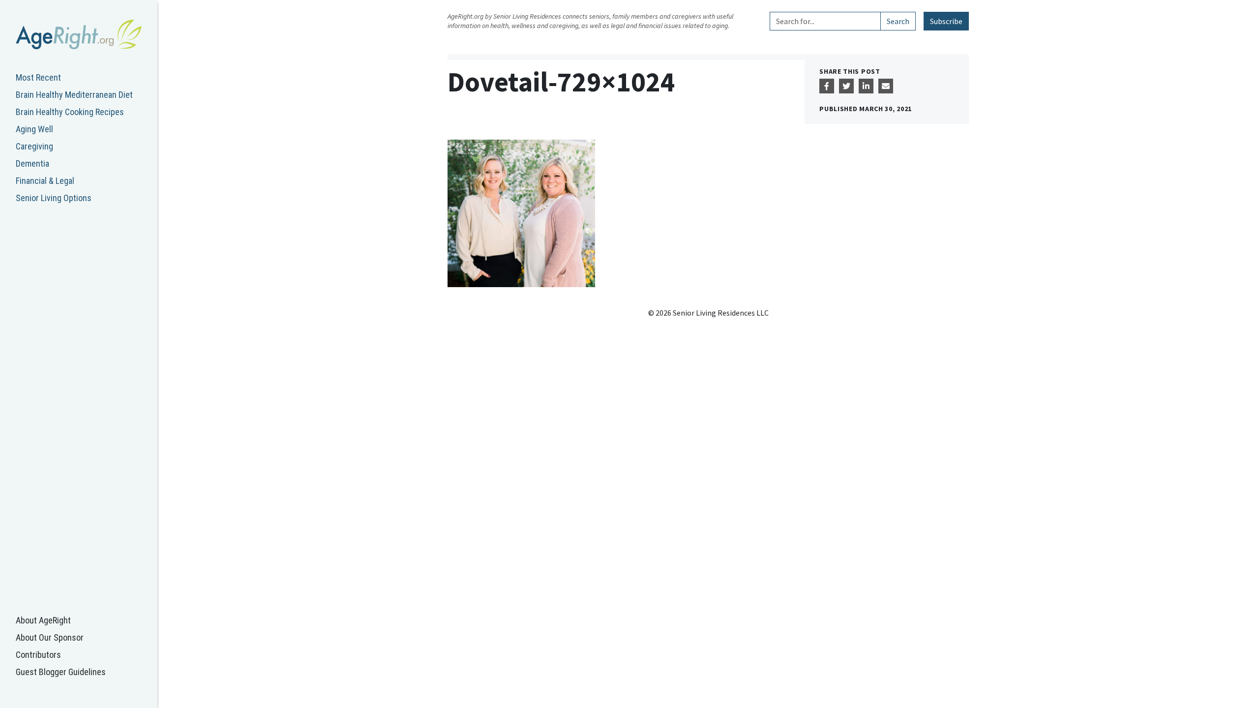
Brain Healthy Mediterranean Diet (74, 94)
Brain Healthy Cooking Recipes (70, 112)
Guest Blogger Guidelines (61, 672)
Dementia (32, 163)
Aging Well (34, 129)
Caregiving (34, 146)
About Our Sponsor (50, 637)
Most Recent (38, 77)
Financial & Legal (45, 181)
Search (898, 21)
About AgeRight (43, 620)
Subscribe (946, 21)
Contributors (38, 654)
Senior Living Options (53, 198)
